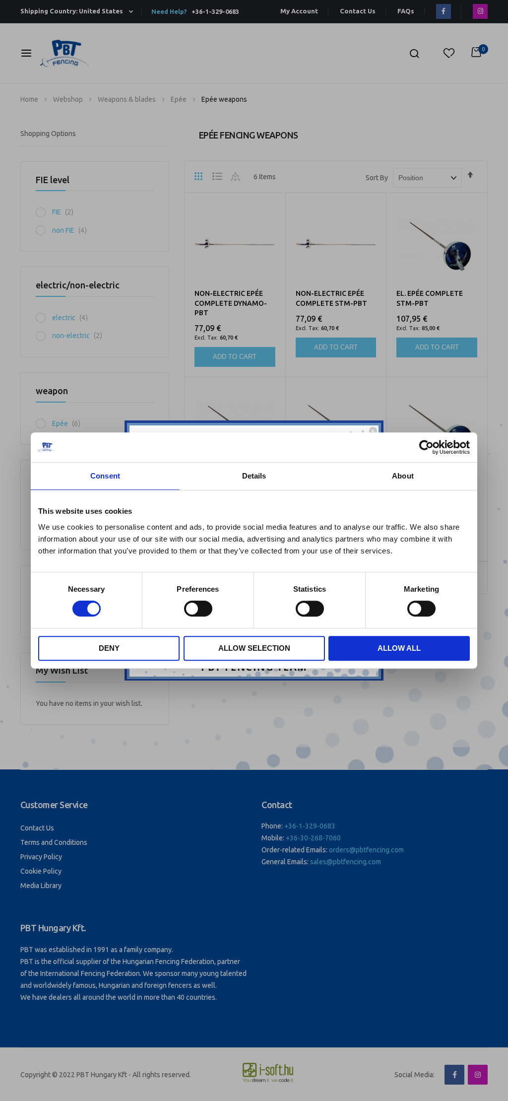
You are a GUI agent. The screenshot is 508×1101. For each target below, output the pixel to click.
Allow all (399, 648)
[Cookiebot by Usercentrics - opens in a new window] (426, 447)
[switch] (198, 610)
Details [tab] (254, 476)
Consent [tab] (105, 476)
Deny (109, 648)
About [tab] (403, 476)
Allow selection (254, 648)
